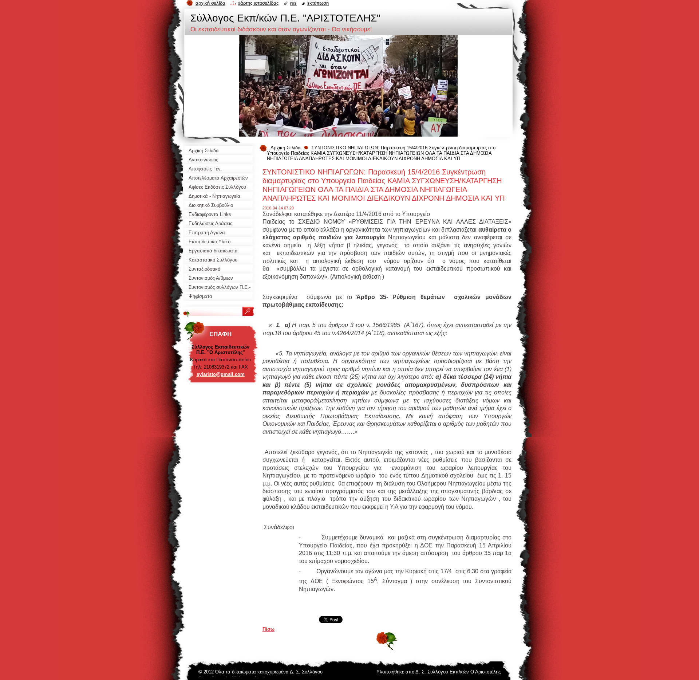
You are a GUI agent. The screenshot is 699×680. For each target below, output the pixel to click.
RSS (293, 3)
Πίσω (268, 629)
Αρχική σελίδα (210, 3)
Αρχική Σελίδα (285, 147)
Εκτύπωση (318, 3)
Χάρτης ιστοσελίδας (258, 3)
